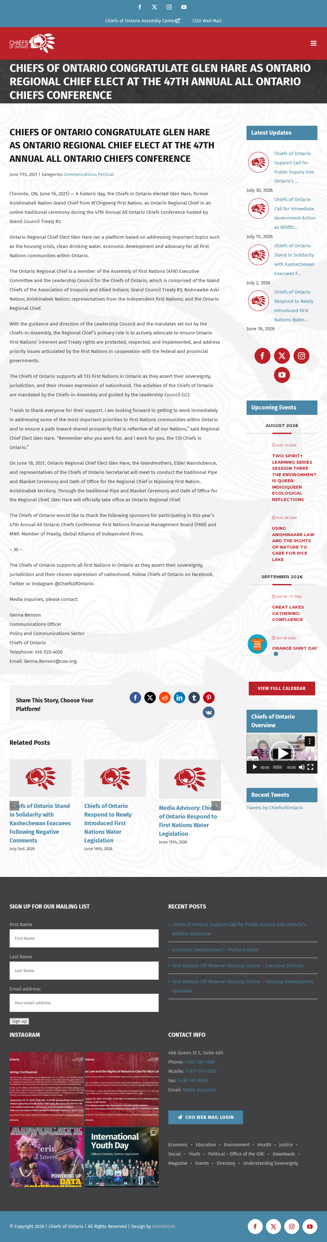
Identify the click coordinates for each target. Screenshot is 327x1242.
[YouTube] (282, 375)
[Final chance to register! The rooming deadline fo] (47, 1089)
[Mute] (302, 767)
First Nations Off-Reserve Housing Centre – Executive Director (238, 966)
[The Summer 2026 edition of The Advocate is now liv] (47, 1164)
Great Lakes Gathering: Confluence (288, 613)
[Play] (255, 767)
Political (106, 174)
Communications (80, 174)
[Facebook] (262, 356)
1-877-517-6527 (201, 1071)
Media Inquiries (199, 1090)
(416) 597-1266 (200, 1062)
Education (206, 1145)
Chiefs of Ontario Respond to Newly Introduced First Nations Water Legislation (33, 823)
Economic (178, 1145)
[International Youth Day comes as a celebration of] (122, 1164)
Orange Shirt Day (294, 648)
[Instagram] (301, 356)
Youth (194, 1154)
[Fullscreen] (310, 767)
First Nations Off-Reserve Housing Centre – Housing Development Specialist (242, 986)
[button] (14, 806)
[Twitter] (282, 356)
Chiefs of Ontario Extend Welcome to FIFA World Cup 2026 (190, 815)
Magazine (177, 1163)
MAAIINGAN (163, 1226)
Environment (236, 1145)
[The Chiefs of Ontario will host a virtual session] (122, 1089)
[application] (282, 754)
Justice (286, 1145)
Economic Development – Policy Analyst (215, 950)
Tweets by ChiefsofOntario (275, 808)
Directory (226, 1163)
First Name (21, 924)
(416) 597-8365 (193, 1080)
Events (202, 1163)
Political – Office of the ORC (236, 1154)
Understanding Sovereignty (270, 1163)
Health (264, 1145)
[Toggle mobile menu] (314, 43)
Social (174, 1154)
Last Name (21, 957)
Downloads (284, 1154)
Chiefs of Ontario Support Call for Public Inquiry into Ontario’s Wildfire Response (239, 929)
